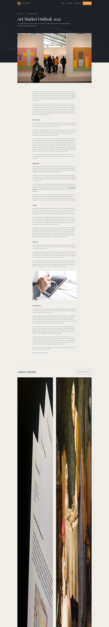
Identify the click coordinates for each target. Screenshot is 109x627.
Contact (87, 3)
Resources (78, 3)
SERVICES (69, 3)
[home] (23, 3)
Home (63, 3)
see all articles (83, 371)
